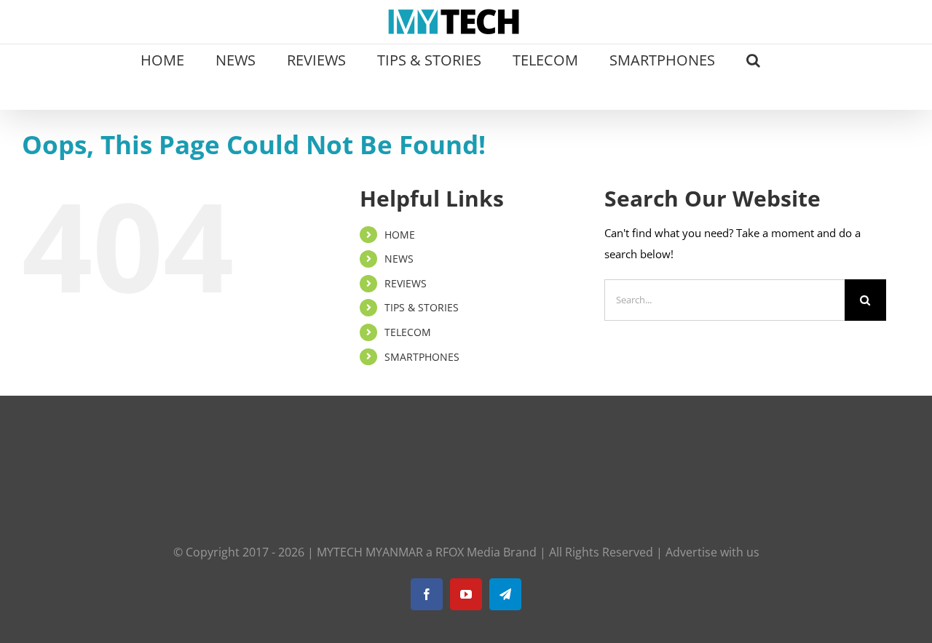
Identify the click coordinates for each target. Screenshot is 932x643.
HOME (399, 234)
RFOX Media (467, 552)
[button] (753, 58)
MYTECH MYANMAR (370, 552)
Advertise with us (712, 552)
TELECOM (407, 332)
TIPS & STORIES (421, 307)
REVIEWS (405, 283)
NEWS (399, 258)
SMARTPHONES (421, 357)
